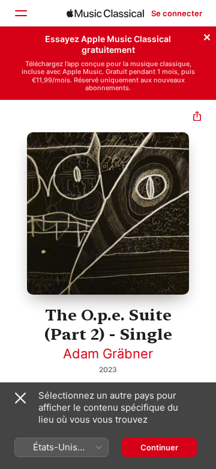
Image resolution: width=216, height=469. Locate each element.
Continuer (159, 447)
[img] (105, 13)
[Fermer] (207, 35)
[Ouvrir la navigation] (20, 13)
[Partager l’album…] (197, 117)
